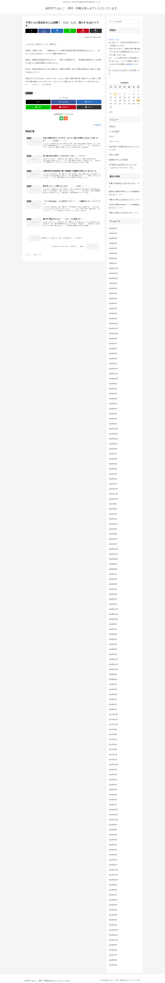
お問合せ (129, 64)
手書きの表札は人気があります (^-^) (123, 213)
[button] (96, 31)
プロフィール (113, 39)
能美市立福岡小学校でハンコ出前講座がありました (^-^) (124, 193)
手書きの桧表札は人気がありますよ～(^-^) (124, 184)
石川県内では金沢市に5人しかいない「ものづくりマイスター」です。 (123, 166)
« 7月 (110, 112)
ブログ (111, 137)
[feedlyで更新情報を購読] (61, 118)
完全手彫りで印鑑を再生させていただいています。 (124, 148)
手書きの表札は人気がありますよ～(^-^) (124, 200)
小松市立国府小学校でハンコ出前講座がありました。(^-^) (124, 206)
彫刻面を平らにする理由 (118, 160)
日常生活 (30, 93)
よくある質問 (114, 131)
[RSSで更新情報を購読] (66, 118)
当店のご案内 (114, 155)
